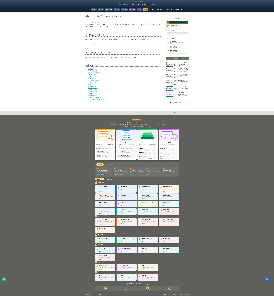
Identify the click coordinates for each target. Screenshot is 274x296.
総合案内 (94, 9)
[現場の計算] (4, 279)
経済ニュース (92, 86)
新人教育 (117, 9)
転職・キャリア (160, 9)
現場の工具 (91, 84)
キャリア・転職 (92, 82)
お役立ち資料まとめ (93, 97)
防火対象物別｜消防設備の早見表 (97, 99)
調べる (139, 9)
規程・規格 (132, 9)
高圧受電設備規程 (93, 91)
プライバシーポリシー (90, 294)
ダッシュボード (178, 9)
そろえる (152, 9)
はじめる (101, 9)
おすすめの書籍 (92, 93)
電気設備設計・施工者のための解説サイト (137, 4)
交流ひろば (169, 9)
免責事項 (99, 294)
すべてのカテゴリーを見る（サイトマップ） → (137, 283)
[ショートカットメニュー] (267, 279)
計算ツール (91, 78)
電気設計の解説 (92, 90)
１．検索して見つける (174, 25)
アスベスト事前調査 (93, 72)
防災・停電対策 (92, 71)
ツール (145, 9)
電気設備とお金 (92, 88)
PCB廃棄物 (91, 74)
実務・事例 (124, 9)
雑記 (89, 101)
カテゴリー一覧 (173, 30)
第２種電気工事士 (93, 80)
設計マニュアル (92, 76)
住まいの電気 (109, 9)
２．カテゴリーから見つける (175, 28)
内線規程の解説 (92, 95)
